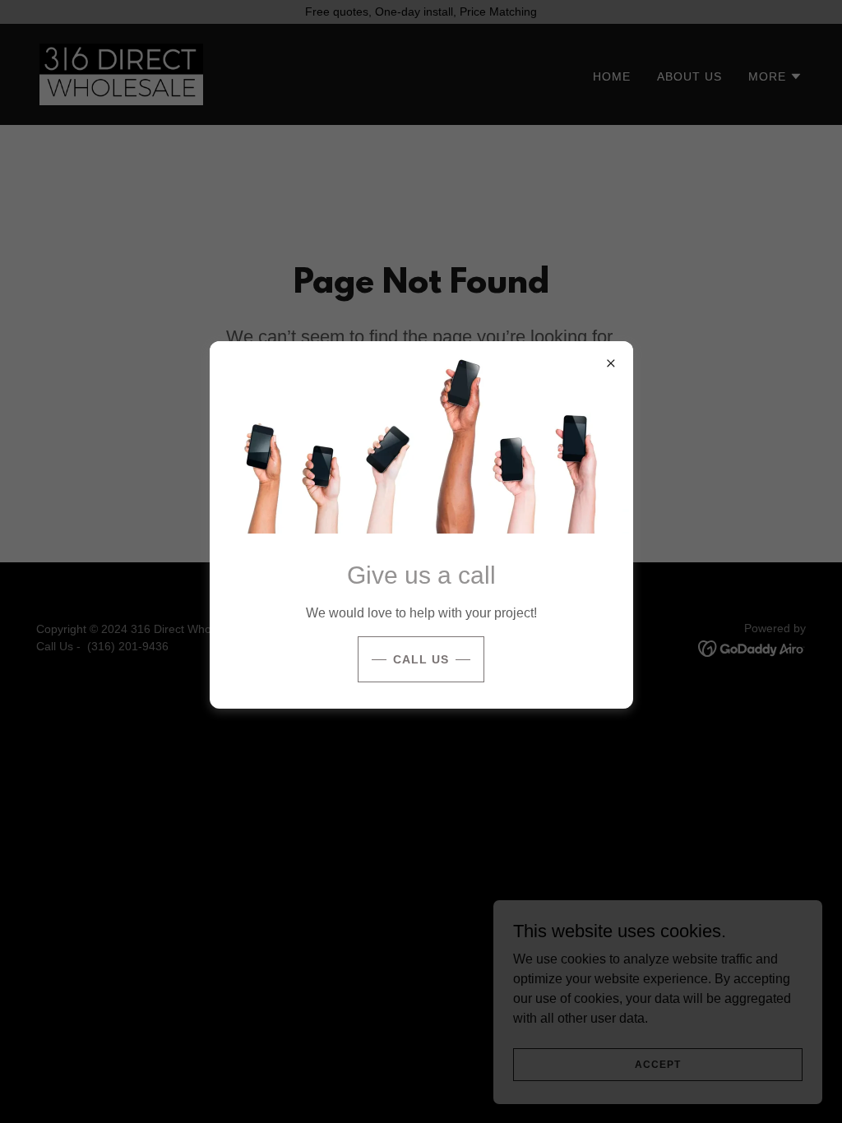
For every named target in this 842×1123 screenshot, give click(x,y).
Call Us (421, 659)
